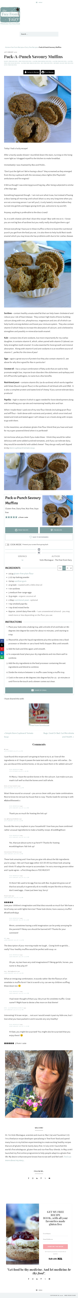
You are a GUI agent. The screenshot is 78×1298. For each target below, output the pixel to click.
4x (71, 568)
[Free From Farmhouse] (39, 725)
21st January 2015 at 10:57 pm (14, 1009)
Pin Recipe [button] (57, 530)
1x (64, 568)
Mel (5, 938)
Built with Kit (55, 1259)
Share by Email (40, 690)
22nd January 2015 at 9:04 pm (14, 973)
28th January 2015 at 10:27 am (19, 837)
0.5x (60, 568)
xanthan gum (20, 581)
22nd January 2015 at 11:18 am (19, 1026)
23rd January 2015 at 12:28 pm (19, 956)
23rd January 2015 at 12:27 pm (19, 993)
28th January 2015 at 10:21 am (19, 877)
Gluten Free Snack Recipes (30, 63)
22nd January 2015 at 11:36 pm (14, 940)
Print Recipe (49, 72)
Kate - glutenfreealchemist (13, 1007)
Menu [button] (40, 2)
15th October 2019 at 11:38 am (19, 771)
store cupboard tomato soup (22, 448)
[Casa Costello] (39, 705)
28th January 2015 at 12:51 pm (19, 807)
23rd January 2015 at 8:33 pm (13, 853)
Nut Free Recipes (47, 63)
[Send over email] (2, 657)
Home (7, 47)
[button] (6, 517)
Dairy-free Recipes (31, 47)
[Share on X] (2, 645)
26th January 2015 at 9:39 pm (13, 820)
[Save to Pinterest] (2, 649)
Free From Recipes (17, 47)
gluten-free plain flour (24, 573)
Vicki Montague (14, 769)
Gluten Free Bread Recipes (42, 61)
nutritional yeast (21, 600)
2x (67, 568)
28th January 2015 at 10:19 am (19, 920)
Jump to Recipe (33, 72)
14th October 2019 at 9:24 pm (13, 751)
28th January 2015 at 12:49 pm (14, 787)
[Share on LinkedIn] (2, 653)
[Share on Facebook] (2, 641)
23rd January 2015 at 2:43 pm (13, 897)
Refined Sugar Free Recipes (63, 63)
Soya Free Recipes (10, 65)
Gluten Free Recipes (60, 61)
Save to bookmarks (40, 537)
